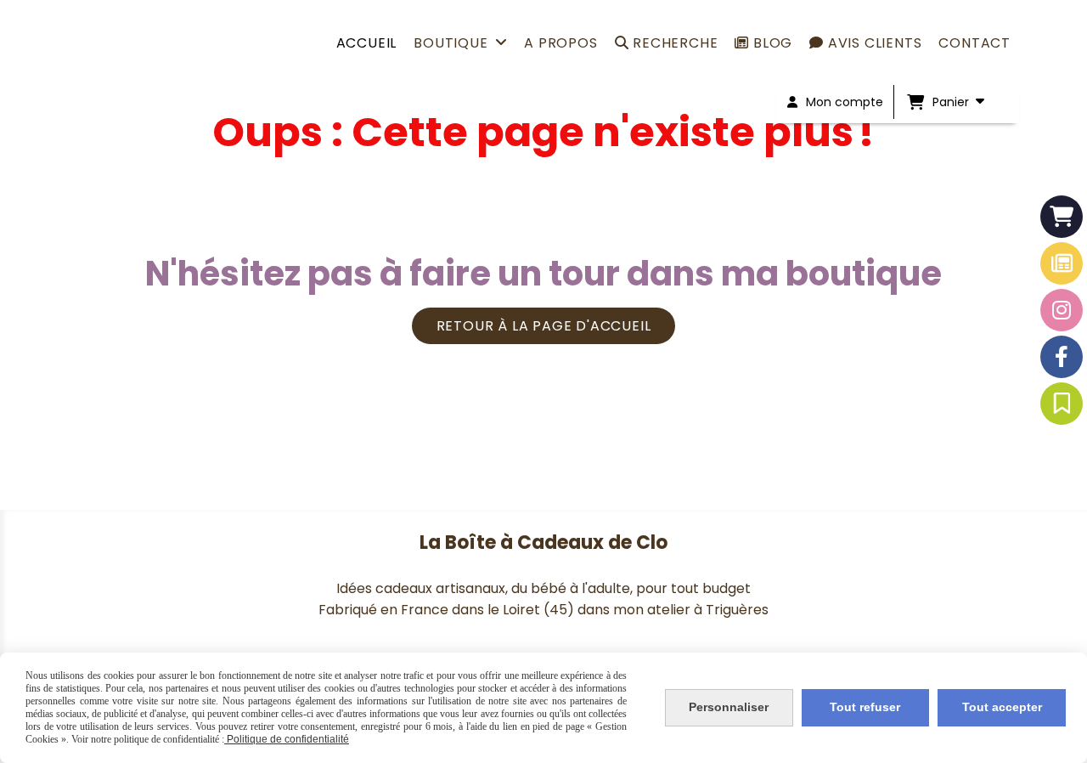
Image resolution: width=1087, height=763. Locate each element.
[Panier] (1061, 216)
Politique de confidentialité (286, 739)
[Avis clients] (1061, 403)
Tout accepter (1002, 707)
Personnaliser (729, 707)
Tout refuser (865, 707)
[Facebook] (1061, 357)
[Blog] (1061, 263)
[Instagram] (1061, 310)
